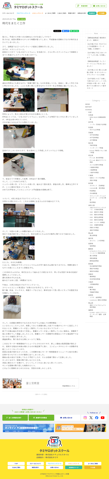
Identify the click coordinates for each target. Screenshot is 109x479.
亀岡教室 (93, 276)
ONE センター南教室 (97, 222)
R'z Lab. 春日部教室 (96, 158)
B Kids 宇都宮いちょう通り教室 (98, 151)
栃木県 (90, 143)
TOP (16, 463)
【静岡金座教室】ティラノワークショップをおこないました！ (96, 63)
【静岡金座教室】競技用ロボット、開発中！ (96, 39)
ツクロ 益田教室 (96, 297)
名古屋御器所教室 (96, 266)
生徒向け (92, 13)
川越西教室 (93, 170)
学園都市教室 (94, 292)
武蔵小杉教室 (94, 227)
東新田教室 (93, 258)
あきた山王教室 (95, 130)
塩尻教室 (93, 246)
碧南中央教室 (94, 271)
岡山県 (90, 303)
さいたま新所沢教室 (96, 165)
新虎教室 (93, 202)
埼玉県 (90, 155)
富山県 (90, 233)
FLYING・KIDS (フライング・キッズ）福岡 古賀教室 (98, 314)
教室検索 (84, 6)
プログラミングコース (23, 13)
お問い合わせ (100, 6)
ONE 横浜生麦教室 (96, 217)
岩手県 (90, 122)
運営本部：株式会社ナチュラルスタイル (52, 454)
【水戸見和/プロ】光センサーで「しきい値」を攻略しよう (97, 55)
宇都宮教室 (93, 145)
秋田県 (90, 127)
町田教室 (93, 191)
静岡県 (90, 249)
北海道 (90, 115)
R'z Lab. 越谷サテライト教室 (98, 161)
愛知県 (90, 264)
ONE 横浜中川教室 (96, 212)
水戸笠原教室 (94, 138)
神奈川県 (91, 205)
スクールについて (8, 13)
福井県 (90, 238)
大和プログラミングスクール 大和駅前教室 (98, 208)
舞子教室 (93, 290)
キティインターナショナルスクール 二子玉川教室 (98, 198)
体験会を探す (82, 13)
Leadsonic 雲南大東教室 (98, 300)
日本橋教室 (93, 193)
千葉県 (90, 175)
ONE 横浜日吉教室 (96, 220)
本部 (90, 112)
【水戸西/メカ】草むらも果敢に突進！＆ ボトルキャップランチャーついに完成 (97, 72)
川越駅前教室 (94, 167)
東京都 (90, 183)
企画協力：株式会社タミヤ (47, 457)
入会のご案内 (61, 13)
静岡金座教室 (94, 261)
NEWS (87, 104)
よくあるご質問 (50, 13)
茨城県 (90, 132)
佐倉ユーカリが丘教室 (97, 178)
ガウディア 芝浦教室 (97, 186)
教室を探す (72, 13)
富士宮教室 (21, 19)
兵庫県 (90, 287)
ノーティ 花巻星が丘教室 (98, 124)
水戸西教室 (93, 140)
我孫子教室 (93, 180)
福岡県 (90, 310)
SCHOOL (88, 109)
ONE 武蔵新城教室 (96, 225)
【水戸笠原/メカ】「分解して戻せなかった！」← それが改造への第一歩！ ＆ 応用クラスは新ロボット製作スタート (96, 83)
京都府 (90, 274)
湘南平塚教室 (94, 230)
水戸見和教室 (94, 135)
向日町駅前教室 (95, 279)
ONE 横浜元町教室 (96, 215)
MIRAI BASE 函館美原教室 (98, 118)
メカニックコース (37, 13)
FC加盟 (101, 13)
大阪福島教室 (94, 284)
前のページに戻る (41, 394)
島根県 (90, 295)
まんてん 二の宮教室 (97, 241)
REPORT (88, 107)
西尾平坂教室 (94, 269)
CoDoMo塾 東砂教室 (97, 188)
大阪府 (90, 282)
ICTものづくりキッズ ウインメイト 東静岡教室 (98, 252)
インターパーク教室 (96, 148)
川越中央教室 (94, 172)
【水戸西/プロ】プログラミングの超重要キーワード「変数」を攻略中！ (97, 46)
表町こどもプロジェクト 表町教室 (98, 306)
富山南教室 (93, 235)
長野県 (90, 243)
